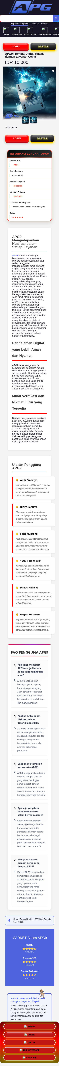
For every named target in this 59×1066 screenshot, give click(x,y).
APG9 (15, 255)
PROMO (31, 1026)
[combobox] (26, 18)
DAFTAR (43, 46)
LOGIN (16, 46)
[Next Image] (54, 94)
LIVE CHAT (31, 1057)
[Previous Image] (5, 94)
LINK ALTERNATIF (31, 1049)
